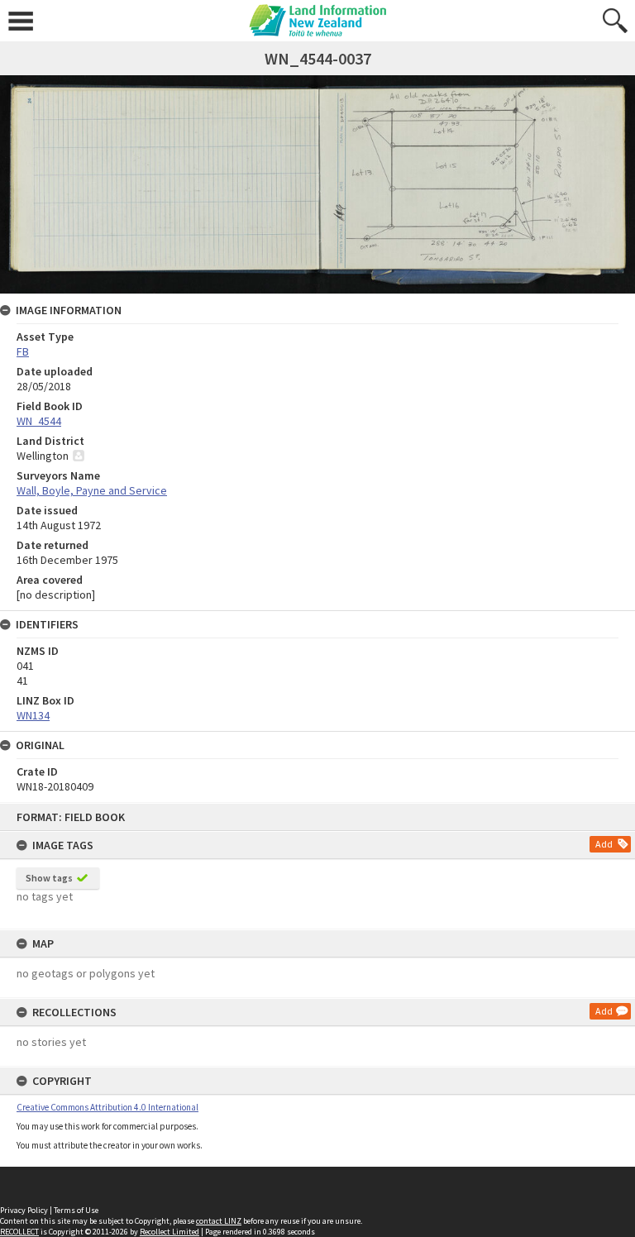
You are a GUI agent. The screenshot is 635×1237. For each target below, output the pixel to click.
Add (604, 844)
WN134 (33, 715)
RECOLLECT (19, 1231)
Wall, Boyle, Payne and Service (92, 490)
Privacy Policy (24, 1210)
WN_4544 (39, 420)
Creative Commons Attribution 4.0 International (107, 1107)
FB (23, 351)
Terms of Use (76, 1210)
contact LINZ (218, 1221)
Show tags (49, 878)
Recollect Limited (169, 1231)
